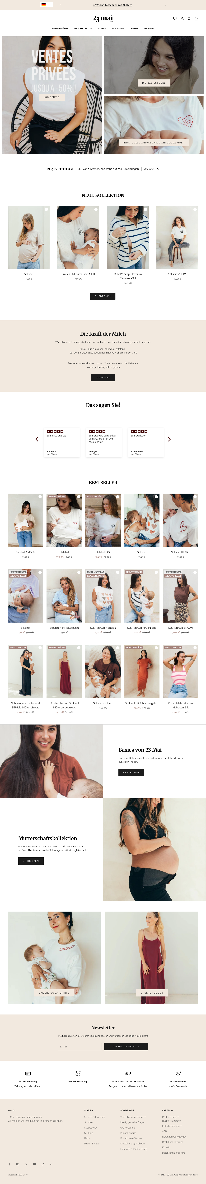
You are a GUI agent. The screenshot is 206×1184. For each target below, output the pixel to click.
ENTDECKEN (103, 296)
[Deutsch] (46, 4)
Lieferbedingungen (172, 1126)
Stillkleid (88, 1133)
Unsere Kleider (152, 993)
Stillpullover (90, 1127)
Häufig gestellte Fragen (132, 1122)
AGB (164, 1131)
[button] (37, 439)
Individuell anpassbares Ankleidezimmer (154, 143)
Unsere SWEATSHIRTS (54, 993)
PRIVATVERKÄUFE (60, 29)
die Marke (103, 377)
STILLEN (102, 29)
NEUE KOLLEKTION (83, 29)
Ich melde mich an (126, 1046)
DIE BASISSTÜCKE (154, 83)
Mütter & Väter (92, 1143)
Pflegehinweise (128, 1133)
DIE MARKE (149, 29)
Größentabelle (127, 1127)
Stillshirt (88, 1122)
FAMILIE (134, 29)
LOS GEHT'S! (52, 97)
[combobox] (46, 4)
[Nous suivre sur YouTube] (34, 1164)
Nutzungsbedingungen (174, 1136)
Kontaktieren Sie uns (131, 1138)
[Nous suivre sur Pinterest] (26, 1164)
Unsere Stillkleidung (95, 1117)
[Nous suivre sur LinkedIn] (51, 1164)
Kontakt (166, 1147)
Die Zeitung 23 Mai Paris (132, 1143)
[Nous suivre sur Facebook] (9, 1164)
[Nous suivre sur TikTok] (42, 1164)
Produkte (88, 1110)
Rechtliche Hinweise (172, 1142)
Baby (87, 1138)
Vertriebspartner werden (133, 1117)
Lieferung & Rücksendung (133, 1149)
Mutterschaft (118, 29)
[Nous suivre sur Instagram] (17, 1164)
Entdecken (131, 772)
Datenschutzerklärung (173, 1153)
